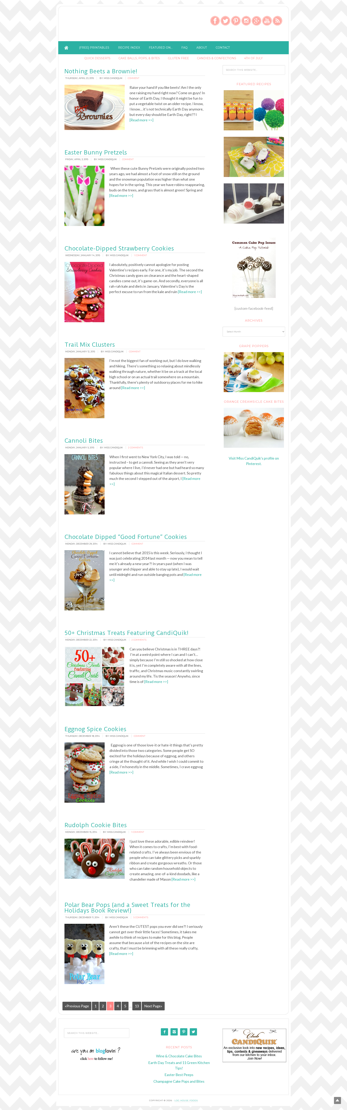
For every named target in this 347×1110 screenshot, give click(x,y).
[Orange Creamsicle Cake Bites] (253, 428)
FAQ (184, 47)
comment (133, 78)
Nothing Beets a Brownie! (100, 71)
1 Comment (140, 255)
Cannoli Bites (83, 440)
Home (66, 47)
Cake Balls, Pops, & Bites (139, 58)
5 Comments (140, 917)
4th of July (253, 58)
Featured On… (160, 47)
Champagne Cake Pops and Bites (178, 1081)
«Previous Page (77, 1006)
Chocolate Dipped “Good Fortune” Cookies (125, 536)
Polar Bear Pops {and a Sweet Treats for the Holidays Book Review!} (127, 907)
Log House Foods (186, 1100)
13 (137, 1006)
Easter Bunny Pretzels (95, 152)
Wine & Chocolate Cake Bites (179, 1056)
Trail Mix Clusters (89, 344)
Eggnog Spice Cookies (95, 729)
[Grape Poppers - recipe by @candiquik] (253, 372)
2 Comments (135, 447)
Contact (223, 47)
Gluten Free (178, 58)
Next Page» (153, 1006)
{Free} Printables (94, 47)
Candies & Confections (216, 58)
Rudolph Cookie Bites (95, 825)
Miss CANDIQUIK (108, 24)
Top (337, 1100)
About (201, 47)
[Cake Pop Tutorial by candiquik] (253, 268)
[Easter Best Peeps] (254, 176)
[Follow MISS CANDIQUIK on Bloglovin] (96, 1059)
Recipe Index (129, 47)
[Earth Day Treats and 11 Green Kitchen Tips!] (254, 129)
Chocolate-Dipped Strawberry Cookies (119, 248)
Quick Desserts (97, 58)
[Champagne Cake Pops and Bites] (254, 222)
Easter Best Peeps (178, 1074)
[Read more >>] (141, 120)
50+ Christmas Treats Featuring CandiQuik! (126, 632)
